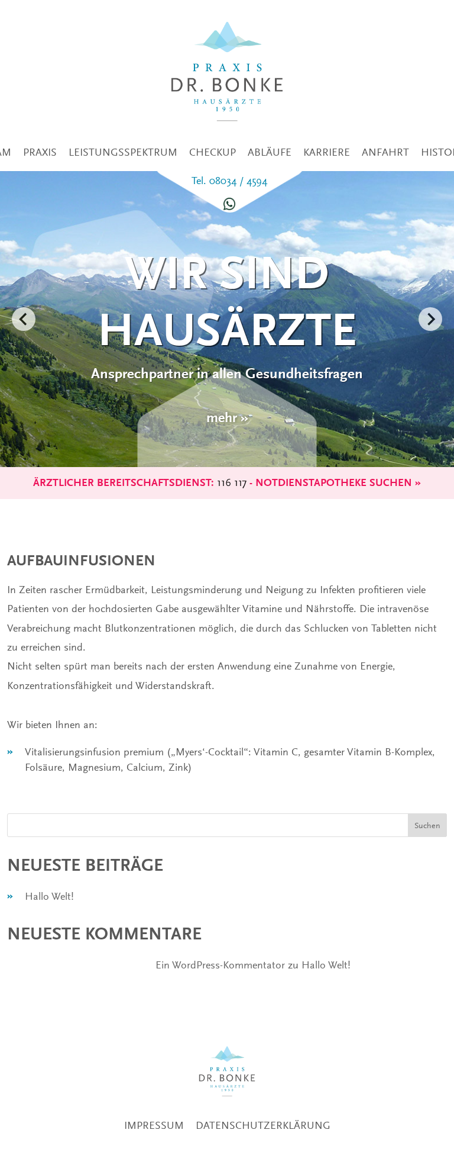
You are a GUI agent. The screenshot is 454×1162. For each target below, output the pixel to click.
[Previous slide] (23, 319)
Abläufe (269, 152)
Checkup (212, 152)
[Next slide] (430, 319)
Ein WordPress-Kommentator (220, 964)
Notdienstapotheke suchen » (338, 483)
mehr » (227, 418)
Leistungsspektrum (123, 152)
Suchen (427, 825)
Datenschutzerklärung (263, 1125)
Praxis (40, 152)
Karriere (326, 152)
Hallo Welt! (49, 896)
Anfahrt (385, 152)
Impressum (154, 1125)
